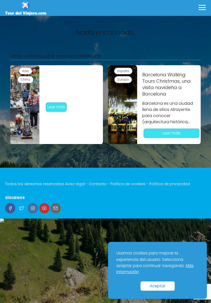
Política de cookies (127, 183)
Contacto (98, 183)
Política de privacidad (169, 183)
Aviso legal (75, 183)
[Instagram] (33, 208)
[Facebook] (10, 208)
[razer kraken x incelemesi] (105, 221)
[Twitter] (21, 208)
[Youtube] (44, 208)
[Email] (56, 208)
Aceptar (157, 286)
